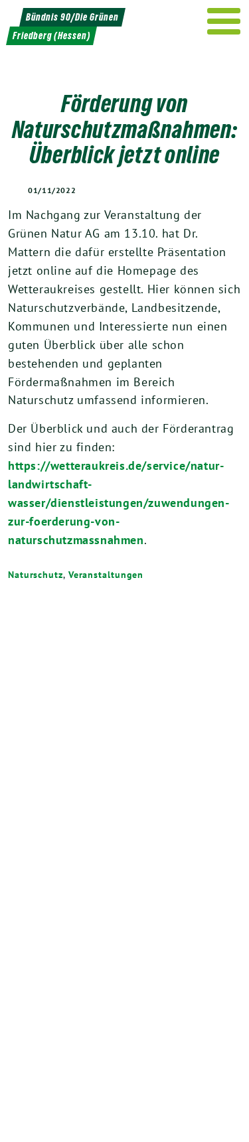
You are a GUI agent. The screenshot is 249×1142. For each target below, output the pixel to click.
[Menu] (224, 21)
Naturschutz (35, 575)
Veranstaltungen (106, 575)
